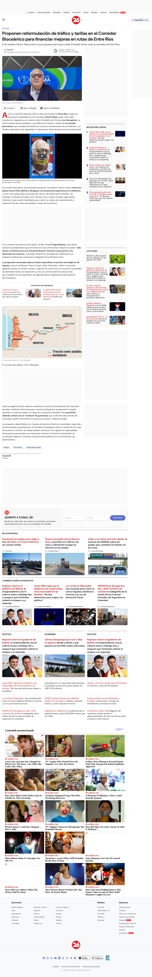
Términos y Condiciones (70, 966)
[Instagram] (48, 958)
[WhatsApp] (67, 958)
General (36, 914)
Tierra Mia (101, 914)
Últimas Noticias (17, 907)
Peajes (6, 447)
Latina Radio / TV (103, 910)
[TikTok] (63, 958)
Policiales (14, 920)
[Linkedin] (59, 958)
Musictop (100, 920)
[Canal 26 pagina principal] (76, 23)
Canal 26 (10, 50)
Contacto (122, 910)
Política (5, 28)
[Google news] (75, 958)
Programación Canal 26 (127, 923)
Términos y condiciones (127, 914)
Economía (50, 634)
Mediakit (124, 920)
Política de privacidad (127, 917)
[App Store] (84, 958)
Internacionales (39, 917)
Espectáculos (16, 914)
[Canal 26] (76, 945)
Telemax (100, 917)
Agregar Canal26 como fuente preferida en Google (69, 51)
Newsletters (126, 933)
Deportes (37, 910)
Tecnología (15, 923)
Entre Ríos (18, 447)
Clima (13, 910)
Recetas (59, 920)
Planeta (58, 917)
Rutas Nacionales (34, 447)
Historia (58, 914)
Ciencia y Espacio (62, 907)
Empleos (122, 930)
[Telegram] (71, 958)
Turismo (59, 923)
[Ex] (51, 958)
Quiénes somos (124, 907)
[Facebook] (44, 958)
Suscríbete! (117, 518)
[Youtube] (55, 958)
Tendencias (38, 923)
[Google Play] (97, 958)
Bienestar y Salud (40, 907)
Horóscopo (15, 917)
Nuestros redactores (126, 927)
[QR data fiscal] (107, 960)
